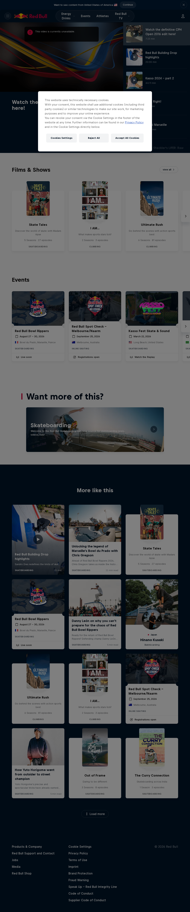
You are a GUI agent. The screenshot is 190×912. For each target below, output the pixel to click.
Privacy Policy (134, 122)
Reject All (94, 138)
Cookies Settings (61, 138)
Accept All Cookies (127, 138)
